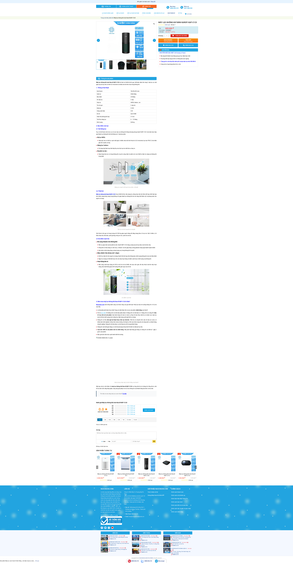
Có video (129, 419)
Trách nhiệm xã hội (153, 492)
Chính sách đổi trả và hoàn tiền (179, 505)
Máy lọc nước (120, 13)
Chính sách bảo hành (177, 502)
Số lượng (160, 35)
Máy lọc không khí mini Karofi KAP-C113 (167, 474)
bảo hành (103, 313)
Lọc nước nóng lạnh (107, 13)
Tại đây (124, 393)
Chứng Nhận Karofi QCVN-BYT (156, 495)
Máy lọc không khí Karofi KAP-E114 (105, 474)
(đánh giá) (167, 24)
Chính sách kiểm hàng (177, 512)
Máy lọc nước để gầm (133, 13)
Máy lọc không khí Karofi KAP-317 (126, 474)
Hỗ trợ (180, 13)
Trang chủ (103, 18)
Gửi (154, 441)
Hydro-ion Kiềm (146, 13)
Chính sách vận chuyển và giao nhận (181, 508)
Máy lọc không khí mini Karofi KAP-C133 (146, 474)
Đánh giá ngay (148, 410)
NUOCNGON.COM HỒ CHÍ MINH (146, 557)
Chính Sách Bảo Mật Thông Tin (179, 498)
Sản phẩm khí (171, 13)
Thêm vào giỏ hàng (181, 35)
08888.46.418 (113, 538)
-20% (118, 453)
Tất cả (99, 419)
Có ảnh (135, 419)
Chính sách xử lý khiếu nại (178, 495)
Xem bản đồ (121, 535)
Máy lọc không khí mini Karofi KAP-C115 (187, 474)
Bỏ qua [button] (37, 561)
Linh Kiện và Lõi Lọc (159, 13)
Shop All (153, 1)
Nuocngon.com (100, 304)
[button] (97, 467)
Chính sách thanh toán (178, 492)
